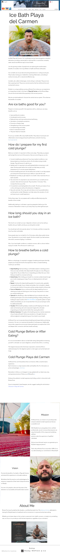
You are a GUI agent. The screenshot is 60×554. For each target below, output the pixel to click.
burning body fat (12, 140)
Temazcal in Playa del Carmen (16, 386)
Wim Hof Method (31, 299)
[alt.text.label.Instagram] (57, 9)
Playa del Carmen (32, 91)
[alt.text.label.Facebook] (55, 9)
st (34, 374)
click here (22, 368)
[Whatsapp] (41, 550)
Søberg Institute (45, 510)
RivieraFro (31, 374)
